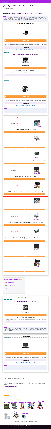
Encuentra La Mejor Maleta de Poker (10, 280)
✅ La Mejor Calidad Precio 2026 (10, 285)
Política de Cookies (28, 425)
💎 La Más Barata (7, 286)
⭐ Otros (4, 10)
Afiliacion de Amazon (21, 425)
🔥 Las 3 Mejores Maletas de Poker (10, 282)
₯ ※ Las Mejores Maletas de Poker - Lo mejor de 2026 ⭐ (13, 279)
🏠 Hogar (35, 13)
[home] (4, 1)
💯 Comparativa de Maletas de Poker (10, 283)
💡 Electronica (14, 13)
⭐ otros (19, 399)
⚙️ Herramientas (25, 13)
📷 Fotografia (19, 13)
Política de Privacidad (13, 425)
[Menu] (49, 1)
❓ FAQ (6, 288)
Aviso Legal (7, 425)
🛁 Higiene (30, 13)
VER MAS (25, 147)
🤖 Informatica (41, 13)
